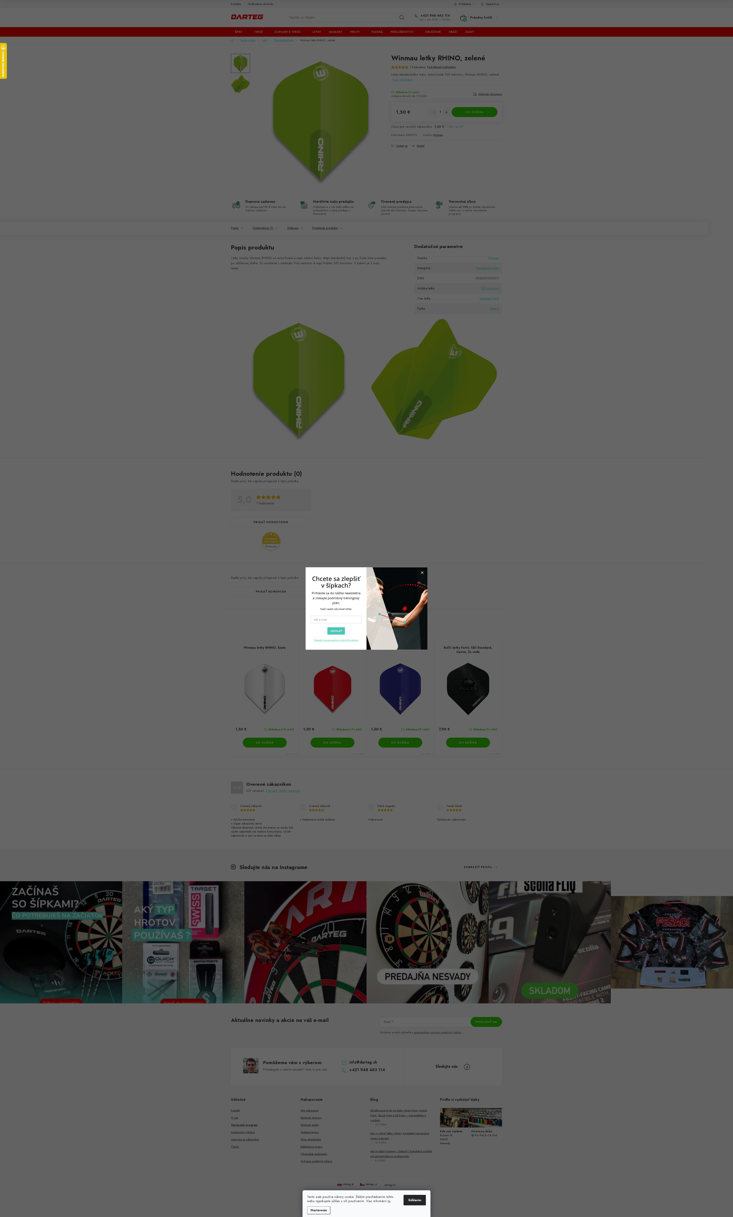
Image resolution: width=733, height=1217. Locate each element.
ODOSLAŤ (336, 631)
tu (389, 1201)
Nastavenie (319, 1210)
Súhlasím (414, 1200)
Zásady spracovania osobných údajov (336, 640)
